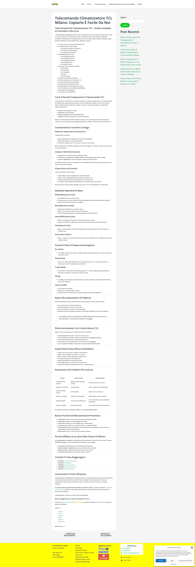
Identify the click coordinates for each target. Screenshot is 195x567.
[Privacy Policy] (126, 557)
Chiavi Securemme (100, 4)
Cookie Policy (173, 564)
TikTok (59, 517)
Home (83, 4)
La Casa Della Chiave (69, 465)
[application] (91, 4)
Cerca (123, 17)
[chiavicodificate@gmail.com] (130, 553)
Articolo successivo (106, 535)
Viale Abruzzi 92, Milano (70, 461)
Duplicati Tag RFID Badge (82, 562)
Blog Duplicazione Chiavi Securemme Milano (122, 4)
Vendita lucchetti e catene (82, 559)
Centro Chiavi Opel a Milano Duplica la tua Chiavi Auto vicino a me (130, 62)
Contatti (139, 4)
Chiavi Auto (78, 548)
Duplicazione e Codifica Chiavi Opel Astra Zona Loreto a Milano (130, 72)
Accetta (161, 560)
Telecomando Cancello (81, 557)
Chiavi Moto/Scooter (81, 550)
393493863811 (68, 463)
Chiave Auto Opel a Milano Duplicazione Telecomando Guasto (129, 52)
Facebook (60, 511)
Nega (172, 560)
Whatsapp (99, 502)
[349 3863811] (126, 548)
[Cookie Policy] (126, 560)
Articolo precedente (69, 534)
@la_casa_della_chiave (70, 467)
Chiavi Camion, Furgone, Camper (84, 552)
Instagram (60, 515)
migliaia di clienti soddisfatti (68, 502)
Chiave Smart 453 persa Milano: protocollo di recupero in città (130, 81)
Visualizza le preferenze (185, 560)
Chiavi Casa (78, 555)
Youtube (60, 513)
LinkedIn (60, 519)
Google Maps (61, 521)
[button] (192, 547)
